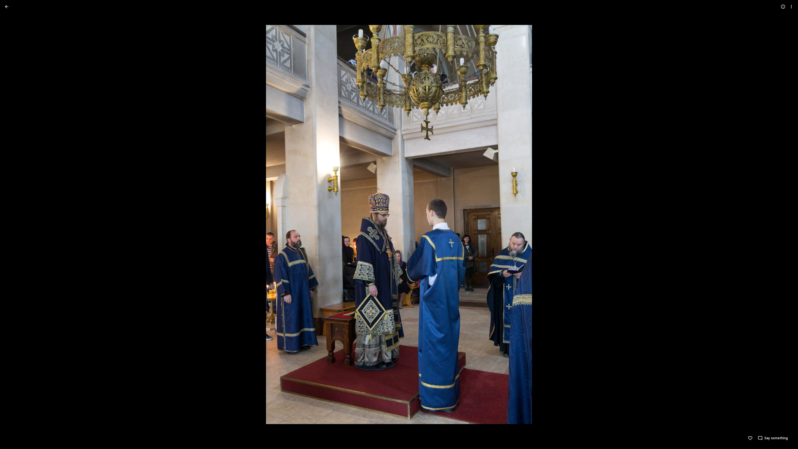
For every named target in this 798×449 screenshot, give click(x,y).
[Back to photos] (7, 7)
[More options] (791, 6)
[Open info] (783, 6)
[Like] (750, 438)
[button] (11, 224)
